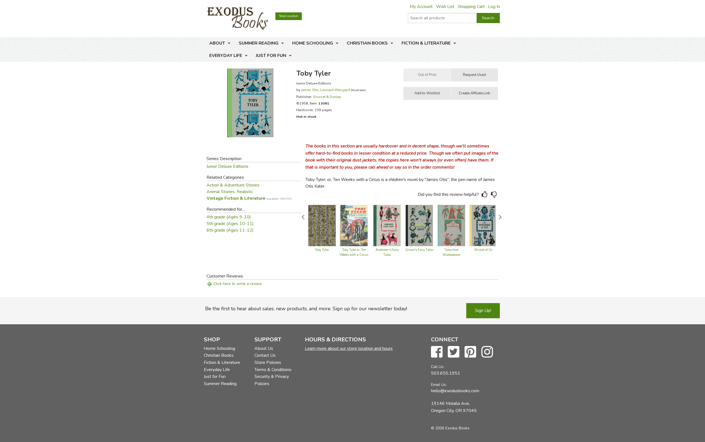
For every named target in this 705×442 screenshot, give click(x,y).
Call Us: (437, 366)
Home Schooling (312, 43)
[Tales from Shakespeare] (451, 225)
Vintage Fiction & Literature (249, 198)
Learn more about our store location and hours (349, 348)
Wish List (445, 7)
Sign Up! (483, 311)
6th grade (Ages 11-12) (230, 230)
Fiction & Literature (426, 43)
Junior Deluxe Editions (227, 166)
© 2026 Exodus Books (450, 428)
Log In (494, 7)
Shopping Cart (471, 7)
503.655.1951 (445, 373)
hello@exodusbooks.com (455, 391)
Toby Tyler (322, 250)
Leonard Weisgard (335, 89)
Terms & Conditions (272, 370)
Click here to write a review (237, 283)
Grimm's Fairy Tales (419, 250)
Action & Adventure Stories (233, 185)
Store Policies (267, 362)
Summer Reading (258, 43)
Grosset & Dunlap (327, 96)
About (217, 43)
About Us (263, 348)
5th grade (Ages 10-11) (230, 224)
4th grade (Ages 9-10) (229, 217)
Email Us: (439, 384)
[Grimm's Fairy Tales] (419, 225)
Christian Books (367, 43)
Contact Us (265, 355)
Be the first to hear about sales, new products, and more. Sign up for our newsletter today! (306, 308)
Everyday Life (225, 56)
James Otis (310, 89)
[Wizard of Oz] (483, 225)
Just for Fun (271, 56)
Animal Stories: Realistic (230, 192)
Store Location (288, 16)
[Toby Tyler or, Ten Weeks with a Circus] (354, 225)
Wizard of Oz (483, 250)
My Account (421, 7)
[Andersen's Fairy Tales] (387, 225)
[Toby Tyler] (322, 225)
